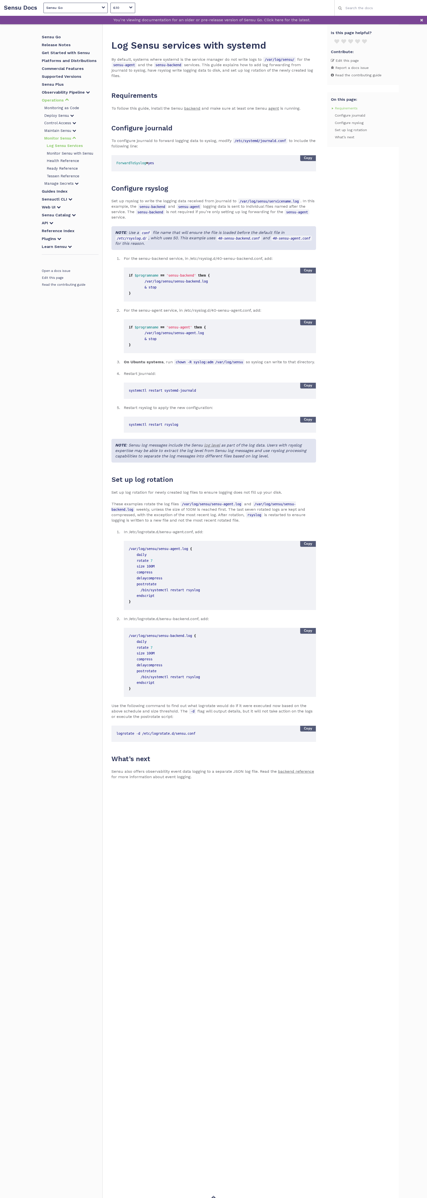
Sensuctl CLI (55, 199)
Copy (308, 158)
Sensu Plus (53, 84)
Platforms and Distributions (69, 60)
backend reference (296, 771)
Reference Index (58, 230)
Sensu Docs (20, 7)
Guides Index (54, 191)
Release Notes (56, 44)
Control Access (58, 123)
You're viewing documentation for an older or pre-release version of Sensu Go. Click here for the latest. (211, 20)
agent (273, 108)
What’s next (344, 137)
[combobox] (380, 8)
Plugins (49, 238)
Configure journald (350, 115)
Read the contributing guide (63, 284)
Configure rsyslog (349, 122)
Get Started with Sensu (66, 52)
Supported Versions (61, 76)
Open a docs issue (56, 271)
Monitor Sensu (58, 138)
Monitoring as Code (61, 108)
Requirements (346, 108)
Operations (53, 100)
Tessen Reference (63, 176)
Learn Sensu (55, 246)
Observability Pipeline (64, 92)
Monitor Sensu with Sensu (70, 153)
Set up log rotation (351, 130)
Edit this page (53, 278)
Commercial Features (63, 68)
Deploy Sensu (57, 115)
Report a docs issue (351, 68)
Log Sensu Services (65, 145)
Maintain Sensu (58, 130)
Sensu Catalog (57, 215)
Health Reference (63, 161)
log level (212, 445)
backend (192, 108)
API (45, 223)
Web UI (49, 207)
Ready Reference (62, 168)
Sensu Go (51, 37)
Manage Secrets (59, 183)
